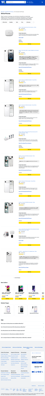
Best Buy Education (24, 364)
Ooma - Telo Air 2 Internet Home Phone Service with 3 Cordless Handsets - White (28, 132)
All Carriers (28, 22)
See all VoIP (21, 37)
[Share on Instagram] (35, 372)
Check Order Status (4, 354)
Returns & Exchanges (4, 357)
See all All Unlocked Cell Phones (25, 67)
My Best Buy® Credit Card (5, 372)
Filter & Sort (5, 22)
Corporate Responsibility (25, 376)
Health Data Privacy (21, 390)
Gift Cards (2, 364)
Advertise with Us (24, 357)
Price (22, 22)
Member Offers (13, 378)
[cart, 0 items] (42, 2)
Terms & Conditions (7, 389)
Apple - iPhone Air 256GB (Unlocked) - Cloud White (28, 79)
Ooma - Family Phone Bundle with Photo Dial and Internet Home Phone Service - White (29, 230)
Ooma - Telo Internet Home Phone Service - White (27, 27)
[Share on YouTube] (33, 372)
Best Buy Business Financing (6, 379)
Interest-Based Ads (14, 390)
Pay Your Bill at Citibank (5, 374)
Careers (22, 374)
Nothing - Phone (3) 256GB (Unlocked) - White (27, 202)
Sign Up (37, 362)
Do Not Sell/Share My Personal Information (25, 390)
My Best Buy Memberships (15, 374)
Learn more (37, 367)
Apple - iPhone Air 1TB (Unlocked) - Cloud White (27, 181)
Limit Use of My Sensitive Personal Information (30, 390)
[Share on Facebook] (38, 372)
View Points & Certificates (15, 376)
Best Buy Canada (41, 385)
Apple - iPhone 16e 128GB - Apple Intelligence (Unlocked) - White (29, 51)
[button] (30, 2)
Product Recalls (3, 361)
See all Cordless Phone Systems (25, 143)
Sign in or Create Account (36, 352)
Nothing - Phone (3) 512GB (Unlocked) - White (27, 155)
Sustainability (23, 378)
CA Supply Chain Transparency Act (41, 390)
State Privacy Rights (18, 390)
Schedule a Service (14, 357)
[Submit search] (25, 2)
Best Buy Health (23, 363)
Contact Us (13, 364)
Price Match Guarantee (5, 359)
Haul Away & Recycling (15, 363)
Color (17, 22)
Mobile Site (34, 385)
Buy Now (29, 43)
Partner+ (22, 368)
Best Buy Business (24, 366)
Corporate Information (25, 372)
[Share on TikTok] (37, 372)
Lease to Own (3, 376)
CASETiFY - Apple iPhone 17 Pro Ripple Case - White (28, 251)
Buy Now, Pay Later (4, 378)
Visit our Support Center (15, 354)
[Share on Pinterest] (40, 372)
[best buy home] (3, 2)
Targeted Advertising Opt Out (36, 390)
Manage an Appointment (15, 359)
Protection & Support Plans (16, 361)
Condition (11, 22)
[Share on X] (42, 372)
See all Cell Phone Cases (23, 267)
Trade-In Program (4, 363)
